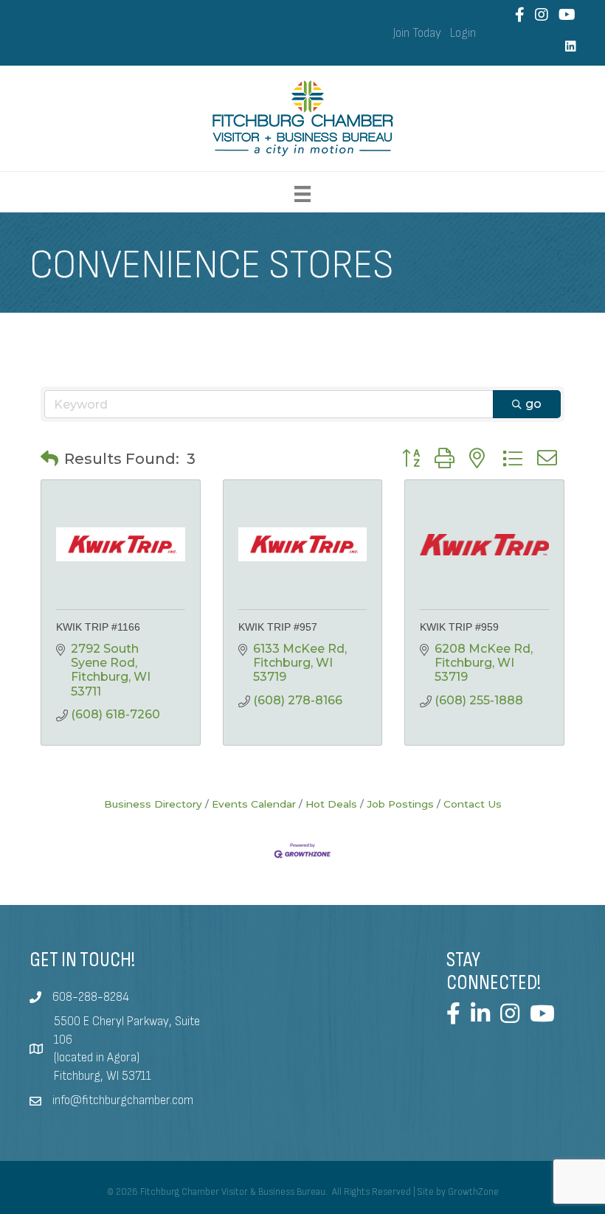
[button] (49, 458)
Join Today (417, 33)
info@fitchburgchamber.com (122, 1100)
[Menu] (302, 194)
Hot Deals (331, 804)
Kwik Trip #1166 (98, 627)
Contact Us (472, 804)
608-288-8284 (90, 997)
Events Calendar (254, 804)
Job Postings (400, 804)
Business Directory (153, 804)
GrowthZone (473, 1192)
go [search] (533, 404)
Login (463, 33)
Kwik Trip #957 (277, 627)
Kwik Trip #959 (459, 627)
